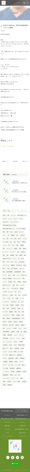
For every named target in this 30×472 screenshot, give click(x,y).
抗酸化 (13, 315)
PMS (15, 295)
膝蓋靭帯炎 (18, 368)
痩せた (18, 241)
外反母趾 (24, 371)
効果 (7, 255)
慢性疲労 (17, 325)
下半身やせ (22, 235)
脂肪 (17, 245)
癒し (11, 241)
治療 (23, 271)
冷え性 (8, 298)
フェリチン (13, 378)
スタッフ (15, 218)
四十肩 (10, 345)
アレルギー (9, 328)
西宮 (17, 235)
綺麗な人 (24, 248)
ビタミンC (22, 285)
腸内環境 (22, 288)
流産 (4, 328)
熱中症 (8, 308)
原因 (4, 255)
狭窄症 (17, 358)
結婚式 (16, 232)
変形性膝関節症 (18, 271)
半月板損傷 (5, 361)
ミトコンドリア (6, 378)
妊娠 (15, 311)
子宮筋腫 (21, 341)
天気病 (4, 335)
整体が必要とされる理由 (7, 418)
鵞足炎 (23, 365)
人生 (16, 261)
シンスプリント (6, 371)
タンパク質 (5, 311)
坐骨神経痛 (22, 358)
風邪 (25, 255)
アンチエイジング (6, 315)
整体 (8, 215)
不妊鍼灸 (18, 315)
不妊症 (22, 305)
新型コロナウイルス (7, 285)
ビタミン (14, 258)
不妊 (15, 291)
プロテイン (21, 268)
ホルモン (15, 341)
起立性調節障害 (6, 331)
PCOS (23, 318)
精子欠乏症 (5, 325)
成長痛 (16, 361)
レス (4, 341)
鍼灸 (16, 255)
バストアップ (9, 248)
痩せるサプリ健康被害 (7, 278)
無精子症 (15, 321)
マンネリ (20, 328)
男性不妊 (24, 281)
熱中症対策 (13, 308)
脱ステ (9, 275)
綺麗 (20, 248)
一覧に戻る (15, 161)
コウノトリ (21, 335)
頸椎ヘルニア (5, 348)
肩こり (19, 291)
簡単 (7, 238)
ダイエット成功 (13, 238)
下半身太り (23, 251)
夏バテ (4, 268)
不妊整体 (12, 305)
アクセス (21, 218)
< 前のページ (5, 161)
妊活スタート (5, 295)
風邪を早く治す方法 (7, 258)
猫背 (4, 248)
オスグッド (21, 361)
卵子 (19, 374)
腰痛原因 (12, 265)
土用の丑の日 (13, 301)
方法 (4, 238)
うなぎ (22, 301)
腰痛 (4, 232)
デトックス (10, 291)
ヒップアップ (12, 251)
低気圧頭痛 (9, 335)
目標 (23, 278)
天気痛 (21, 378)
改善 (7, 232)
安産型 (18, 308)
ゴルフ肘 (10, 351)
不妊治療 (10, 281)
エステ (4, 235)
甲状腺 (4, 384)
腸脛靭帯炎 (12, 368)
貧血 (19, 295)
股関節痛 (11, 361)
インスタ (22, 298)
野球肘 (15, 351)
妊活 (15, 281)
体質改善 (11, 311)
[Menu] (27, 3)
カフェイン (12, 338)
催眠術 (20, 255)
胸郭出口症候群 (21, 345)
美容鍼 (11, 374)
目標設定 (24, 241)
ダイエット (21, 232)
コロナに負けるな (14, 288)
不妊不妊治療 (5, 338)
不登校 (17, 331)
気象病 (25, 331)
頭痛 (12, 261)
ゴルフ (13, 245)
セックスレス (9, 341)
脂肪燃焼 (22, 245)
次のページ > (25, 161)
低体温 (17, 298)
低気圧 (4, 381)
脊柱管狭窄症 (11, 358)
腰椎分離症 (19, 355)
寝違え (11, 348)
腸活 (23, 315)
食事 (14, 275)
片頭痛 (22, 348)
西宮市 (4, 215)
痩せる (19, 238)
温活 (19, 311)
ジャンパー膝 (17, 365)
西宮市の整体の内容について (8, 228)
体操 (18, 251)
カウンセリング (6, 265)
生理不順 (9, 381)
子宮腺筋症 (24, 381)
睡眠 (4, 318)
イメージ (4, 281)
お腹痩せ (15, 248)
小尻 (8, 235)
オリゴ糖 (4, 291)
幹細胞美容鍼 (5, 374)
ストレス (24, 238)
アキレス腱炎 (5, 368)
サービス (4, 218)
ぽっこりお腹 (5, 305)
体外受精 (19, 281)
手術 (9, 245)
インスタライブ (6, 301)
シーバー (4, 365)
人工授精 (14, 328)
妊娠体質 (17, 305)
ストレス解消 (5, 241)
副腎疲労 (8, 318)
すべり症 (4, 358)
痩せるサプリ (23, 275)
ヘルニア (4, 245)
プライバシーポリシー (14, 222)
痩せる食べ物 (19, 265)
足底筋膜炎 (18, 371)
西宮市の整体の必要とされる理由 (9, 225)
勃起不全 (4, 321)
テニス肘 (4, 351)
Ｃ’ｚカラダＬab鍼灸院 (20, 228)
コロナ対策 (24, 295)
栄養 (23, 311)
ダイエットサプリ (17, 278)
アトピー (4, 275)
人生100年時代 (21, 261)
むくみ (8, 261)
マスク (8, 288)
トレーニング (5, 251)
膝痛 (4, 271)
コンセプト (13, 215)
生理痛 (11, 295)
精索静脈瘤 (9, 384)
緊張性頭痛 (17, 348)
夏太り (25, 265)
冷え (13, 298)
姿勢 (15, 241)
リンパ (18, 275)
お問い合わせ (5, 222)
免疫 (17, 285)
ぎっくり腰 (5, 355)
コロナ (4, 298)
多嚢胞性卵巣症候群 (16, 318)
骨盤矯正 (13, 235)
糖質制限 (12, 255)
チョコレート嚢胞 (16, 381)
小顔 (15, 374)
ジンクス (15, 335)
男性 (4, 308)
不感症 (23, 338)
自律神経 (12, 331)
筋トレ (11, 232)
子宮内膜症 (5, 345)
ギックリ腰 (20, 351)
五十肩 (15, 345)
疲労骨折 (12, 371)
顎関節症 (22, 325)
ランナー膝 (10, 365)
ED (22, 308)
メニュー (10, 218)
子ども (25, 328)
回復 (13, 285)
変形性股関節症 (10, 271)
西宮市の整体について (21, 215)
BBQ (8, 268)
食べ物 (22, 258)
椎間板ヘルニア (12, 355)
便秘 (4, 288)
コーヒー (18, 338)
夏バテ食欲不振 (14, 268)
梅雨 (4, 261)
